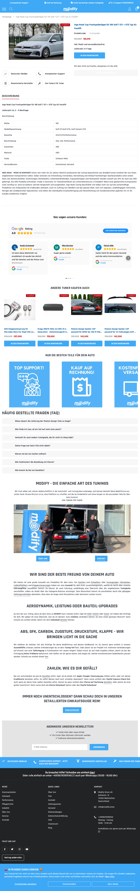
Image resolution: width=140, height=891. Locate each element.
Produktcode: (80, 33)
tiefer (89, 613)
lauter (106, 613)
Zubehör (5, 808)
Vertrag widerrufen (13, 857)
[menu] (4, 9)
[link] (19, 309)
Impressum (53, 823)
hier (46, 656)
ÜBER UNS (42, 558)
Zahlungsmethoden (22, 594)
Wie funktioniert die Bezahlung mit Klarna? (34, 462)
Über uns (6, 812)
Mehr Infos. (110, 876)
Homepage (6, 16)
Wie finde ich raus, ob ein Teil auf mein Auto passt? (38, 429)
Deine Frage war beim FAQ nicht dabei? (32, 445)
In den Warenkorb (20, 343)
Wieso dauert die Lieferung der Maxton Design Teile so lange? (43, 421)
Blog (50, 827)
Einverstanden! (69, 884)
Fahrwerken (125, 582)
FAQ (50, 796)
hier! (92, 772)
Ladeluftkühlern (21, 585)
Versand (51, 808)
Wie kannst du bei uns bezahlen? (29, 470)
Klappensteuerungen (41, 585)
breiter (96, 613)
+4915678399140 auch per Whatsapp (74, 775)
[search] (11, 9)
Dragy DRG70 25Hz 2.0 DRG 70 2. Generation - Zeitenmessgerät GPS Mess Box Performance (53, 331)
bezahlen (46, 676)
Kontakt (101, 558)
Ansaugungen (113, 582)
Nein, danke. (113, 884)
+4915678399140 (105, 817)
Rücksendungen (55, 812)
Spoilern (82, 582)
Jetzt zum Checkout (106, 72)
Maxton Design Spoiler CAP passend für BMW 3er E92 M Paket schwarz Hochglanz (86, 331)
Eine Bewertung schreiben (116, 231)
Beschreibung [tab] (10, 96)
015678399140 (127, 3)
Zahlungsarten (54, 804)
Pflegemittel (7, 804)
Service (5, 816)
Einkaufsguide (72, 710)
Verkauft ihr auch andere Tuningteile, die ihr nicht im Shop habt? (44, 437)
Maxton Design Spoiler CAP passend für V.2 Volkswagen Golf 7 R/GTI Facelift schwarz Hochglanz (120, 331)
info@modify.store (106, 807)
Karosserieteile (9, 792)
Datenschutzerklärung (58, 816)
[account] (129, 9)
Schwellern (95, 582)
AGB (50, 820)
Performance (7, 800)
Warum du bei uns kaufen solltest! (30, 453)
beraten (63, 619)
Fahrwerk (6, 796)
